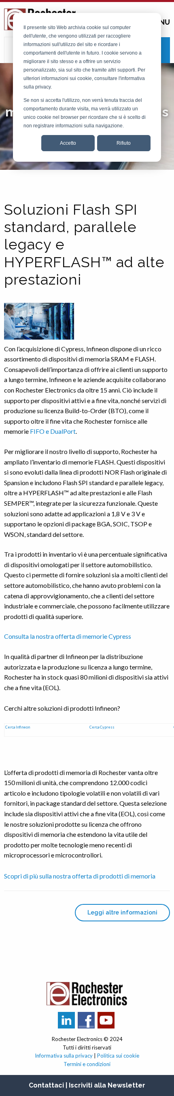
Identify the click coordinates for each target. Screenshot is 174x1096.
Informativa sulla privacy (64, 1055)
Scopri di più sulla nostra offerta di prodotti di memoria (79, 876)
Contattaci (46, 1085)
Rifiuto (124, 143)
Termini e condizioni (87, 1064)
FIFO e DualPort (53, 431)
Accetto (68, 143)
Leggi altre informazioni (122, 912)
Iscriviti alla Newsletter (107, 1085)
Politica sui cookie (118, 1055)
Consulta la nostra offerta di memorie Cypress (67, 636)
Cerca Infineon (17, 727)
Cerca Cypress (102, 727)
